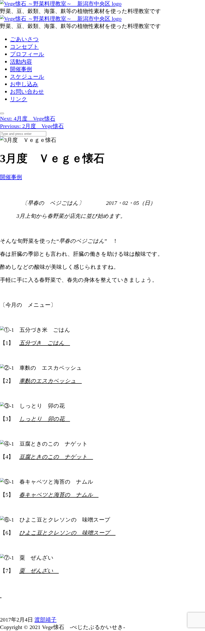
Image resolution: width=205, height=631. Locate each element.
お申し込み (24, 84)
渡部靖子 (45, 620)
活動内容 (21, 61)
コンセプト (24, 46)
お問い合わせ (27, 91)
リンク (18, 99)
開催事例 (21, 69)
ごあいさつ (24, 39)
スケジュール (27, 76)
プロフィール (27, 54)
